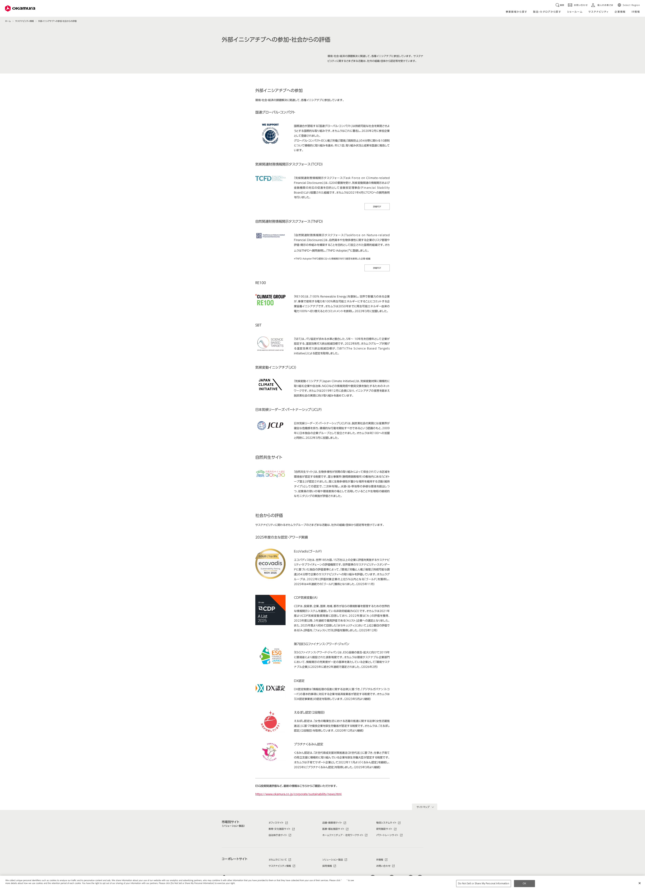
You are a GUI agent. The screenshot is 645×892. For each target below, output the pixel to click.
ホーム (8, 21)
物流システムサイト (386, 823)
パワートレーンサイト (387, 835)
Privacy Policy (12, 886)
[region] (322, 884)
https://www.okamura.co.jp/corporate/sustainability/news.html (298, 794)
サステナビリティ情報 (24, 21)
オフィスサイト (276, 823)
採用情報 (327, 866)
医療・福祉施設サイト (333, 829)
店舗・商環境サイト (332, 823)
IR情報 (379, 860)
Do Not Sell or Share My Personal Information (483, 883)
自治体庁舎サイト (278, 835)
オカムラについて (278, 860)
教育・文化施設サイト (280, 829)
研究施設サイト (384, 829)
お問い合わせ (383, 866)
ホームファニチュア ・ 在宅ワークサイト (342, 835)
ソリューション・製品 (332, 860)
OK (524, 883)
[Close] (639, 883)
